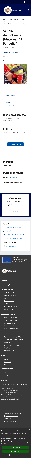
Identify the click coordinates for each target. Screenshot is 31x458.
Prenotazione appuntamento (12, 413)
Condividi (6, 52)
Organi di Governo (9, 293)
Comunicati (7, 362)
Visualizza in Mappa (15, 144)
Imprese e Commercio (10, 323)
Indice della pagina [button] (11, 90)
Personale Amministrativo (11, 306)
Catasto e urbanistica (10, 326)
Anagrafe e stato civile (10, 318)
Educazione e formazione (11, 329)
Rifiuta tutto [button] (15, 451)
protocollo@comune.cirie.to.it (10, 399)
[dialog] (15, 443)
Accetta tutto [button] (15, 447)
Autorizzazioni (8, 348)
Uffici (5, 298)
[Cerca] (29, 10)
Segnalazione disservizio (11, 416)
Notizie (6, 359)
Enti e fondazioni (9, 301)
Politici (6, 304)
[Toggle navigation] (3, 10)
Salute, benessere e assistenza (13, 345)
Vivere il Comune (13, 20)
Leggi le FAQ (7, 419)
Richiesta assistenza (10, 421)
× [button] (29, 430)
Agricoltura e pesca (9, 351)
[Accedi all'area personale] (24, 2)
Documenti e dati (9, 309)
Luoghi (22, 20)
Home (4, 20)
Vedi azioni (15, 52)
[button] (15, 455)
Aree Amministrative (10, 295)
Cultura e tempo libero (10, 320)
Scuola (4, 22)
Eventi (6, 375)
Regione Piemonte (8, 2)
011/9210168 (13, 177)
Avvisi (5, 365)
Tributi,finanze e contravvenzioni (13, 340)
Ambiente (7, 342)
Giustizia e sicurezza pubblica (12, 337)
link (7, 443)
